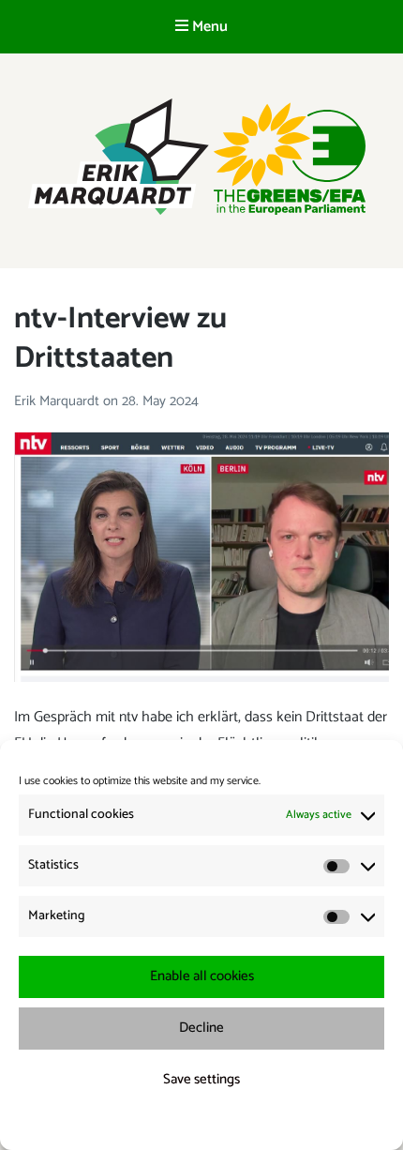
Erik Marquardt (58, 401)
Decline (201, 1027)
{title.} (167, 1124)
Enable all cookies (202, 976)
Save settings (201, 1079)
